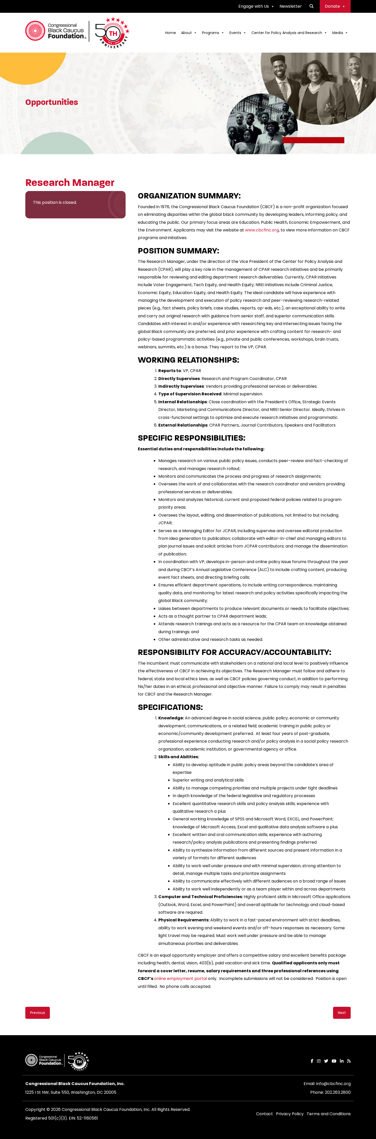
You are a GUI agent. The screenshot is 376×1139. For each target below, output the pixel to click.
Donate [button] (332, 6)
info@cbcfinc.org (333, 1084)
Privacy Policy (290, 1114)
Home (170, 32)
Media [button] (337, 32)
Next (342, 1012)
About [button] (186, 32)
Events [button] (235, 32)
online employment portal (180, 978)
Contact (264, 1114)
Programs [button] (210, 32)
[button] (311, 6)
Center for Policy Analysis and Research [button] (286, 32)
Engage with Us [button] (253, 6)
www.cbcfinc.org (262, 230)
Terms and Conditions (329, 1114)
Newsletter (291, 6)
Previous (37, 1012)
